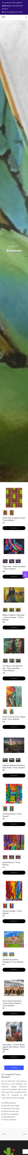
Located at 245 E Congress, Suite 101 (12, 3)
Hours (6, 9)
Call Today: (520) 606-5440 (13, 6)
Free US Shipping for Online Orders (12, 12)
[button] (5, 512)
